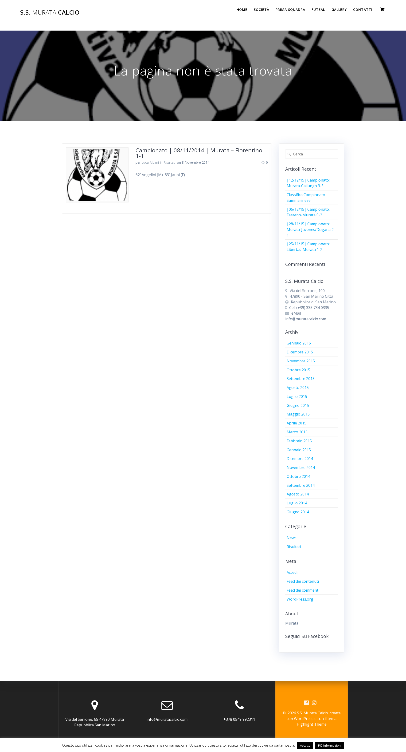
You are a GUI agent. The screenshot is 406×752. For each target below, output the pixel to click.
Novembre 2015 (301, 361)
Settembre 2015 (301, 378)
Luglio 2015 (297, 396)
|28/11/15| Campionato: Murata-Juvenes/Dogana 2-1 (311, 229)
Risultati (170, 162)
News (292, 537)
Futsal (318, 9)
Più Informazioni (329, 745)
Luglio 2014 (297, 503)
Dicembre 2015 (300, 352)
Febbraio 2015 (299, 440)
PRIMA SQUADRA (290, 9)
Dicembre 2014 (300, 458)
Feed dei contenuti (303, 581)
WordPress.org (300, 599)
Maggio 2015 (298, 414)
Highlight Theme (312, 724)
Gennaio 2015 (299, 449)
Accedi (292, 572)
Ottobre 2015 (298, 369)
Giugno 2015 (298, 405)
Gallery (339, 9)
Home (242, 9)
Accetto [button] (305, 745)
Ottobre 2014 (298, 476)
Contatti (362, 9)
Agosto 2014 (298, 494)
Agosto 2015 (298, 387)
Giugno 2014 (298, 512)
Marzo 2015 (297, 432)
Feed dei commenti (303, 590)
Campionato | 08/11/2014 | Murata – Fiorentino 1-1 (199, 153)
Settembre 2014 (301, 485)
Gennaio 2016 (299, 343)
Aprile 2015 (296, 423)
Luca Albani (150, 162)
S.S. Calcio (50, 12)
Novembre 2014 (301, 467)
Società (261, 9)
